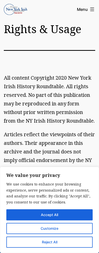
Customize (49, 228)
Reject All (49, 242)
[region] (49, 210)
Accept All (49, 215)
